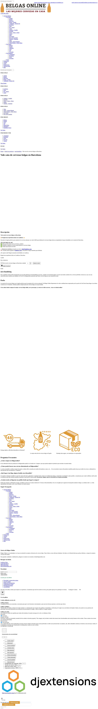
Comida (5, 62)
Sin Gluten (11, 36)
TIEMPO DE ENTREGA (40, 2)
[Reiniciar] (3, 637)
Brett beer (11, 21)
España (10, 46)
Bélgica (11, 45)
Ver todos (11, 52)
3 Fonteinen (12, 54)
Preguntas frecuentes (8, 585)
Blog (4, 67)
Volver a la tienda (14, 702)
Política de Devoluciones (9, 583)
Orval (10, 57)
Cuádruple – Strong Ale (14, 23)
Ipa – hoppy (12, 27)
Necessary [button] (3, 614)
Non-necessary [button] (4, 621)
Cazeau (5, 141)
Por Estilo (8, 17)
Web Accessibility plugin (8, 693)
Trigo (10, 40)
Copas (4, 63)
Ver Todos (3, 130)
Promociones (6, 64)
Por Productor (9, 53)
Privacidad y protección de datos (10, 580)
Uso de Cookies (7, 581)
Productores (6, 61)
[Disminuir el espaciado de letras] (19, 668)
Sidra (10, 35)
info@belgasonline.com (6, 566)
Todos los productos (9, 151)
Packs (7, 59)
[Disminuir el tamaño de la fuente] (18, 665)
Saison (10, 34)
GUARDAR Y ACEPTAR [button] (7, 626)
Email (2, 571)
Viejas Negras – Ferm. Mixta (15, 43)
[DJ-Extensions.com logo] (49, 691)
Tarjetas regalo (6, 66)
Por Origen (8, 44)
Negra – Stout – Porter (14, 32)
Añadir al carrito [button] (7, 326)
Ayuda (2, 13)
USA (10, 49)
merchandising (18, 151)
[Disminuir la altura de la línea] (17, 666)
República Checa (7, 127)
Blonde (10, 19)
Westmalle (8, 321)
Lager (10, 28)
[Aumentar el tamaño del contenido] (25, 663)
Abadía (10, 18)
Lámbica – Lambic (13, 30)
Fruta (10, 26)
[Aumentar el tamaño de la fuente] (20, 665)
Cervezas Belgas (7, 15)
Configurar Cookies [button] (72, 589)
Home (2, 151)
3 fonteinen (6, 135)
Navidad (11, 31)
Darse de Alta (4, 574)
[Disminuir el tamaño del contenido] (23, 663)
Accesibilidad (6, 586)
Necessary (4, 615)
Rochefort (11, 55)
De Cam (5, 139)
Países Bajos (6, 125)
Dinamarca (5, 126)
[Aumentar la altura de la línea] (20, 666)
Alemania (11, 48)
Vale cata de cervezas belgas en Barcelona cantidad (14, 263)
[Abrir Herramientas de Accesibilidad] (4, 630)
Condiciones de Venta (8, 584)
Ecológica (11, 24)
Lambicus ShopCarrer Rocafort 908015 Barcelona (5, 564)
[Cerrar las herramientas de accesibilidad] (6, 637)
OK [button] (80, 589)
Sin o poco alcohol (13, 37)
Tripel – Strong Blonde (14, 41)
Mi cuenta (6, 13)
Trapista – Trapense (13, 39)
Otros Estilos (3, 83)
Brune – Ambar (12, 22)
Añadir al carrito (36, 263)
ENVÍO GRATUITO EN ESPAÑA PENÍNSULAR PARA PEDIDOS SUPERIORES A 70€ (80, 2)
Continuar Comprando (9, 704)
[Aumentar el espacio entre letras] (21, 668)
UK (10, 50)
